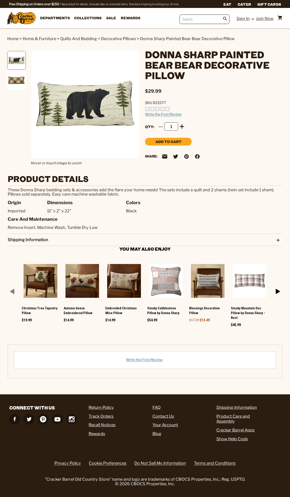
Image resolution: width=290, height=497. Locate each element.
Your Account (165, 424)
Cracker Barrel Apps (235, 430)
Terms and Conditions (215, 463)
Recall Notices (102, 424)
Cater (244, 4)
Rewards (130, 17)
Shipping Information (236, 407)
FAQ (156, 407)
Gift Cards (269, 4)
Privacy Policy (67, 463)
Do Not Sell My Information (160, 463)
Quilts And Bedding (78, 38)
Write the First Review (163, 114)
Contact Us (163, 416)
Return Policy (101, 407)
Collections (88, 17)
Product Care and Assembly (233, 419)
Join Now (264, 18)
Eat (227, 4)
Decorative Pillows (118, 38)
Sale (111, 17)
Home (13, 38)
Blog (156, 433)
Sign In (243, 18)
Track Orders (101, 416)
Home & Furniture (39, 38)
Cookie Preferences (107, 463)
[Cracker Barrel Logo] (21, 18)
